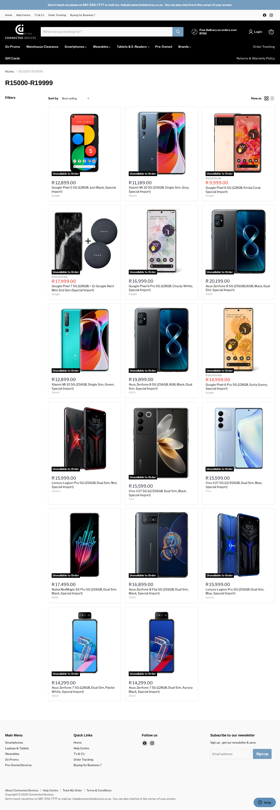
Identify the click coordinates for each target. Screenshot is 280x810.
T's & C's (39, 15)
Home (8, 15)
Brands (183, 47)
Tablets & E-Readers (132, 47)
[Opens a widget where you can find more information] (264, 803)
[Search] (177, 31)
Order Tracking (57, 15)
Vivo (131, 499)
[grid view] (266, 98)
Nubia (55, 597)
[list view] (272, 98)
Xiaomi (133, 195)
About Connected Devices (21, 790)
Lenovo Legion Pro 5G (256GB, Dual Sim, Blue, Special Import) (235, 591)
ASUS (209, 294)
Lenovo (56, 491)
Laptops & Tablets (17, 748)
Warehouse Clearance (42, 47)
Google (56, 195)
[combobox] (106, 31)
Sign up (262, 754)
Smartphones (75, 47)
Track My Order (72, 790)
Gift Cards (12, 58)
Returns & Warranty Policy (256, 58)
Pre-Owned (163, 47)
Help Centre (23, 15)
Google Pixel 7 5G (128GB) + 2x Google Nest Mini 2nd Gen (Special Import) (83, 288)
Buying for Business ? (82, 15)
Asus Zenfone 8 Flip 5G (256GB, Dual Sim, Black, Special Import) (159, 591)
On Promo (12, 47)
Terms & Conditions (99, 790)
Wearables (101, 47)
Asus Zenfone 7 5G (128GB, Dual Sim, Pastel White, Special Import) (83, 690)
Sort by (53, 98)
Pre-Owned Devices (18, 765)
